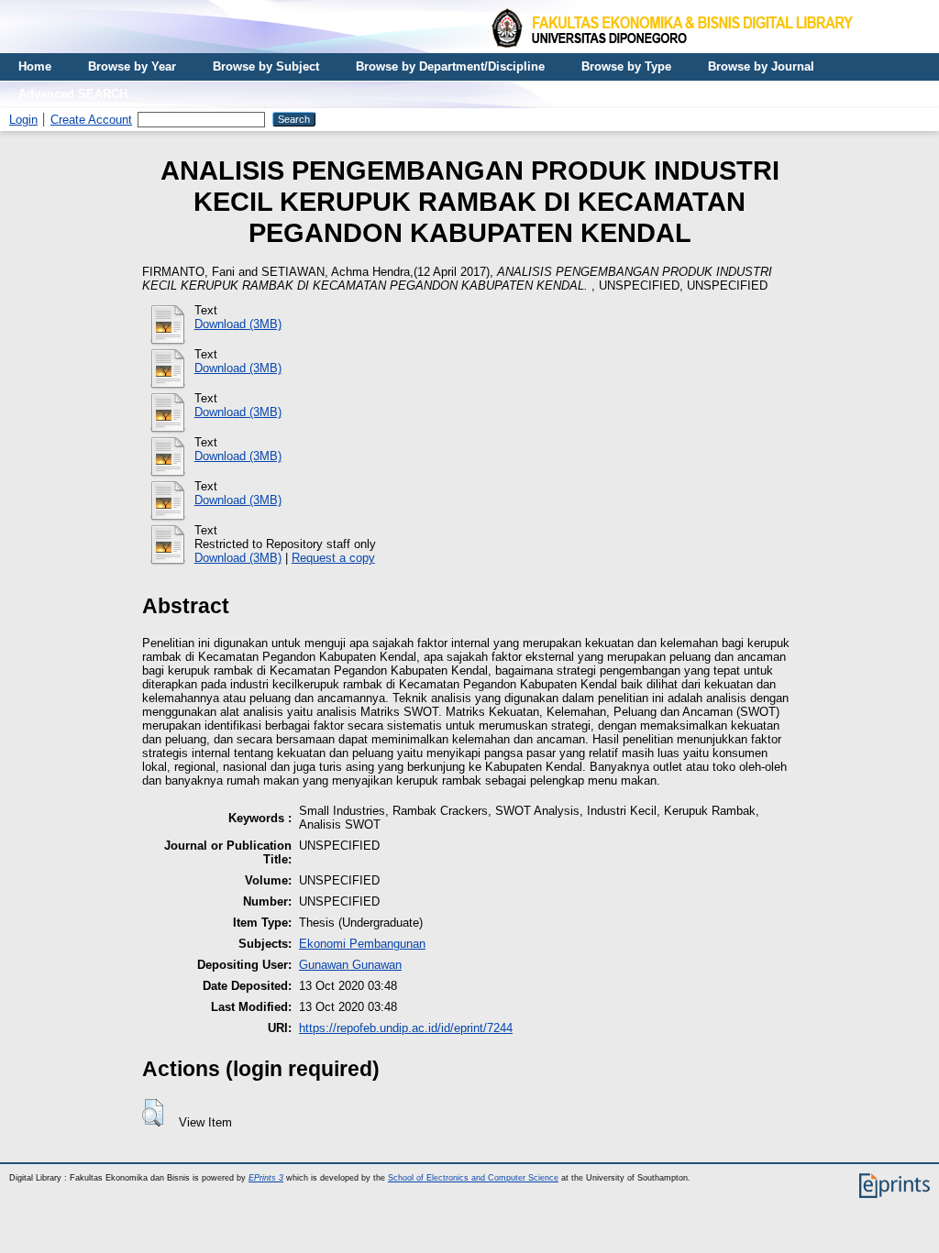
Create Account (91, 119)
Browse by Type (626, 66)
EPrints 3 (266, 1177)
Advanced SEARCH (72, 94)
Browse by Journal (761, 66)
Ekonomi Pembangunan (362, 944)
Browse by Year (132, 66)
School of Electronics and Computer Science (473, 1177)
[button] (152, 1113)
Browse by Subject (266, 66)
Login (23, 119)
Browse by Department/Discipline (450, 66)
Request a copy (333, 558)
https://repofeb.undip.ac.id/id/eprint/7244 (406, 1028)
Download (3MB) (238, 324)
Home (34, 66)
